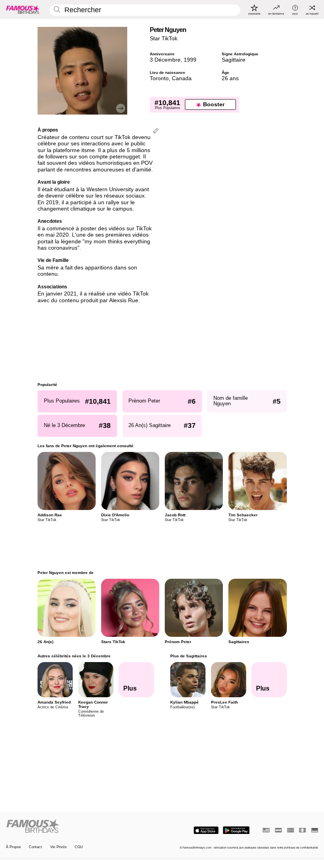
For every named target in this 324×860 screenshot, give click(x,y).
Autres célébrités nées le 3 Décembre (74, 656)
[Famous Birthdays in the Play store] (236, 830)
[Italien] (302, 830)
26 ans (230, 78)
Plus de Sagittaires (188, 656)
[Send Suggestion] (156, 131)
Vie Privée (58, 847)
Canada (182, 78)
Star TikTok (163, 38)
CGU (79, 847)
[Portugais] (290, 830)
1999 (190, 60)
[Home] (82, 826)
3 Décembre (165, 60)
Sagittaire (233, 60)
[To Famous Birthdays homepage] (23, 9)
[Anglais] (266, 830)
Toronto (159, 78)
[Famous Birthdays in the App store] (206, 830)
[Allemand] (314, 830)
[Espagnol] (278, 830)
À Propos (13, 847)
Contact (35, 847)
